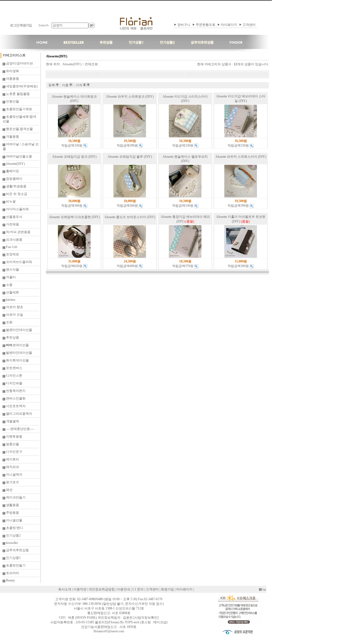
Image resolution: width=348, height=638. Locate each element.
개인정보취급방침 (102, 589)
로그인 (14, 25)
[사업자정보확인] (146, 618)
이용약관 (79, 589)
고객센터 (249, 25)
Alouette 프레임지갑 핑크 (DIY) (74, 157)
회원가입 (26, 25)
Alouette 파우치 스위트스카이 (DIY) (240, 157)
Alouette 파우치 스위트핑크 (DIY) (130, 96)
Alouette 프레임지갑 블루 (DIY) (130, 157)
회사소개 (64, 589)
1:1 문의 (138, 589)
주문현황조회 (205, 25)
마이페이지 (229, 25)
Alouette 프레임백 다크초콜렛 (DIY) (74, 217)
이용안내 (123, 589)
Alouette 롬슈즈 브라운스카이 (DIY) (129, 217)
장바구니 (183, 25)
